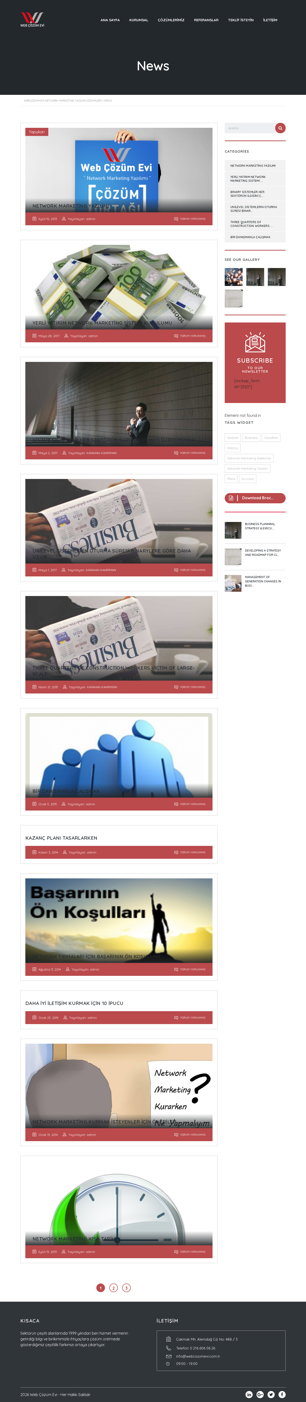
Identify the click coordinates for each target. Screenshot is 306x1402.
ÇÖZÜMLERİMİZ (171, 20)
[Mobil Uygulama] (255, 275)
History (232, 448)
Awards (232, 438)
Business (251, 438)
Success (248, 479)
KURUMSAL (138, 20)
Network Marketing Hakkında (249, 458)
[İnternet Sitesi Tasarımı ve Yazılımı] (234, 296)
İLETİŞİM (270, 20)
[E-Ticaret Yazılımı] (276, 275)
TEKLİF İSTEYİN (241, 20)
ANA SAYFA (110, 20)
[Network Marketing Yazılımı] (234, 275)
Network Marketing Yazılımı (247, 468)
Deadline (271, 438)
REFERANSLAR (206, 20)
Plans (231, 479)
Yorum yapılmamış (192, 218)
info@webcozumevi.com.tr (198, 1356)
